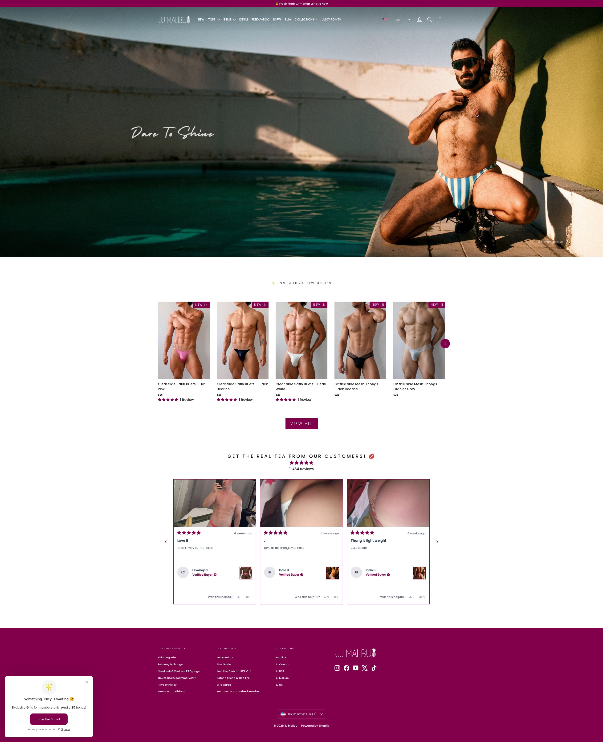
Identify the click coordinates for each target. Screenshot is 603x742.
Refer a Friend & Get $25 (233, 678)
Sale (288, 19)
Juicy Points (225, 657)
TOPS (212, 19)
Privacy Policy (167, 685)
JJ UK (279, 685)
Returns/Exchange (170, 664)
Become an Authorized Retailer (238, 691)
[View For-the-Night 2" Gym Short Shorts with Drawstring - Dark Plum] (419, 571)
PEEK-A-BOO (260, 19)
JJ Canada (283, 664)
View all (301, 423)
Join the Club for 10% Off (234, 671)
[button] (215, 503)
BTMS (228, 19)
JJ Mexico (282, 678)
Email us (281, 657)
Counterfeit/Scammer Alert (177, 678)
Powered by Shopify (315, 726)
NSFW (277, 19)
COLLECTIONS (305, 19)
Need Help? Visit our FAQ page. (179, 671)
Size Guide (224, 664)
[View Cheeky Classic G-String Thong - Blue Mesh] (332, 566)
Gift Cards (224, 685)
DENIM (243, 19)
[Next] (445, 343)
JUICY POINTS (331, 19)
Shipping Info (167, 657)
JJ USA (280, 671)
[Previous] (165, 542)
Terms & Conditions (171, 691)
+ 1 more (332, 508)
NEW (201, 19)
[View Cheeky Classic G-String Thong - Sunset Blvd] (246, 573)
